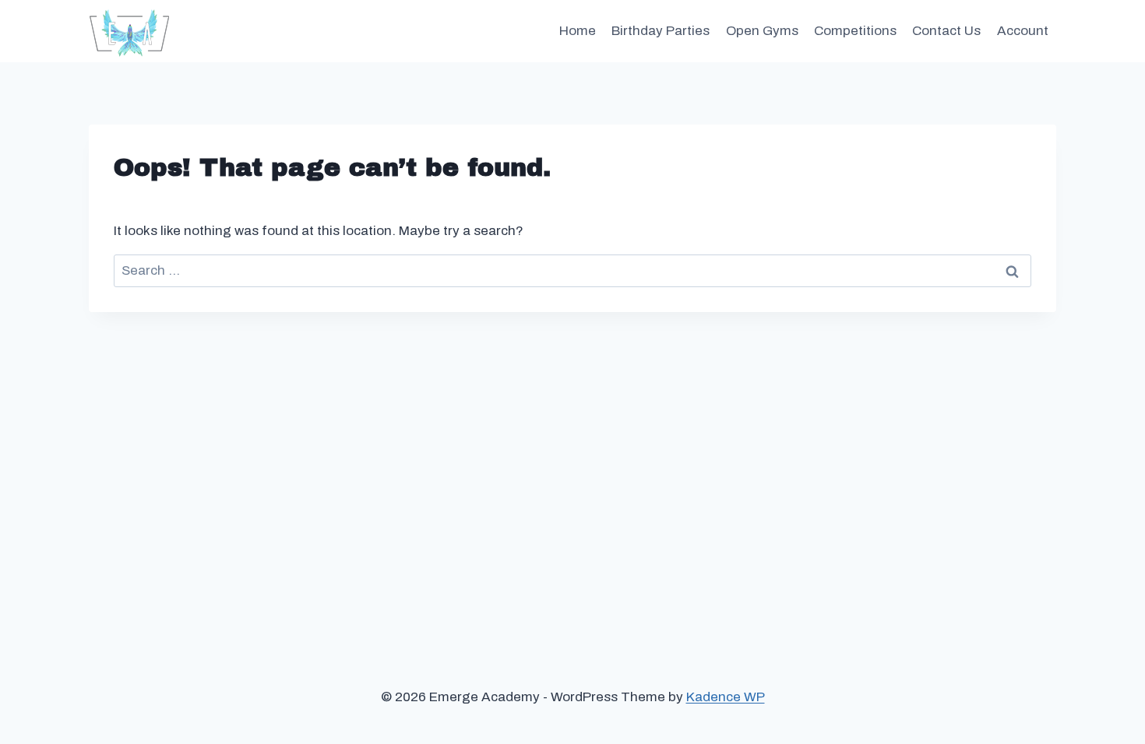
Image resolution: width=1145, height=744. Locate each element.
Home (577, 30)
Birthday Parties (660, 30)
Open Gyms (762, 30)
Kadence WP (725, 697)
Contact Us (946, 30)
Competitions (855, 30)
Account (1022, 30)
